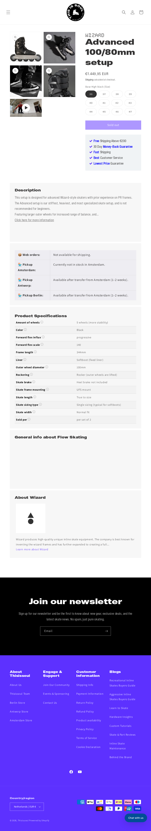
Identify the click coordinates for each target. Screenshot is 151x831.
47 (132, 112)
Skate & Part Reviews (123, 734)
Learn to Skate (119, 708)
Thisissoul (23, 820)
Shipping (89, 80)
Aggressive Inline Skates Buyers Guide (122, 696)
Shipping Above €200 (110, 141)
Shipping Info (84, 685)
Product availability (88, 720)
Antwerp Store (19, 711)
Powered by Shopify (39, 820)
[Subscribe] (106, 631)
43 (132, 103)
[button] (8, 12)
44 (93, 112)
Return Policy (84, 702)
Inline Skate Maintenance (118, 746)
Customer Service (108, 158)
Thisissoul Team (20, 693)
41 (106, 103)
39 (132, 95)
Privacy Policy (84, 729)
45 (106, 112)
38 (119, 95)
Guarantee (109, 163)
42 (119, 103)
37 (106, 95)
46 (119, 112)
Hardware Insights (121, 717)
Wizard (95, 34)
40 (93, 103)
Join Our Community (56, 685)
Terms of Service (86, 738)
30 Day (113, 147)
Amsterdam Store (21, 720)
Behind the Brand (121, 757)
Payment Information (89, 693)
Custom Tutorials (121, 726)
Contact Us (50, 702)
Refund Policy (85, 711)
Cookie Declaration (88, 747)
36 (93, 95)
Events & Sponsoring (56, 693)
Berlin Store (17, 702)
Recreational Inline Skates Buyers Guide (122, 683)
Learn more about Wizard (32, 549)
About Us (16, 685)
